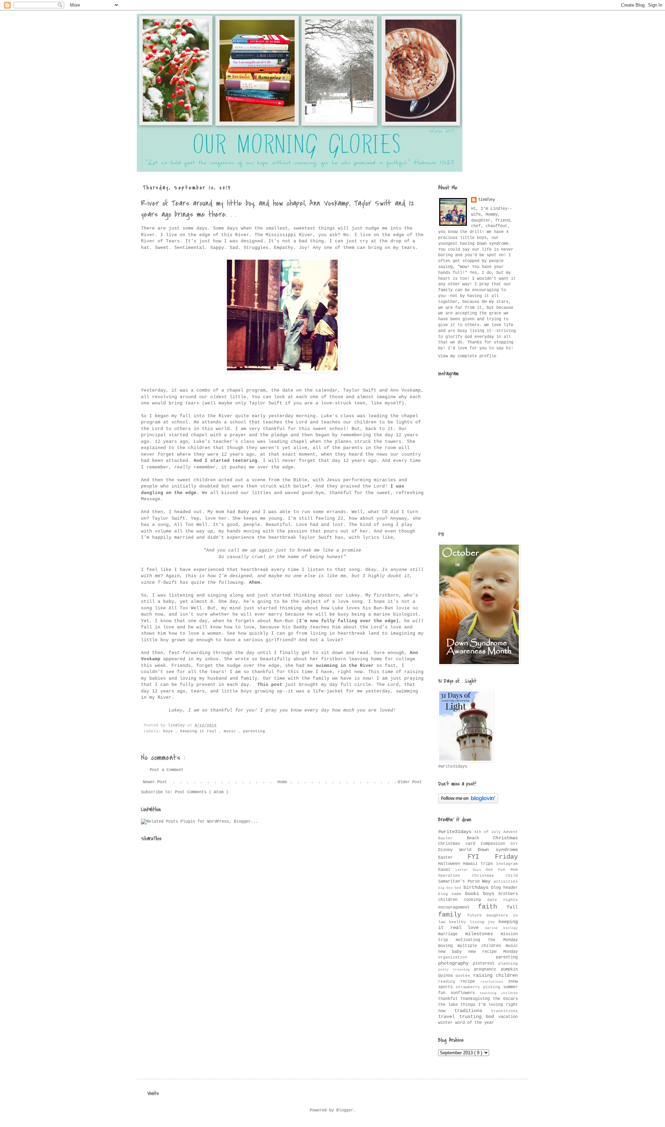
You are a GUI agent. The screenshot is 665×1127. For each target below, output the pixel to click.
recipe (470, 981)
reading (449, 982)
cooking (475, 899)
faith (492, 907)
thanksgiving (477, 998)
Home (282, 782)
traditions (472, 1010)
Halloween (450, 863)
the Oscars (505, 998)
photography (455, 963)
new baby (453, 951)
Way (488, 881)
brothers (508, 894)
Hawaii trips (479, 863)
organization (467, 957)
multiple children (482, 945)
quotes (464, 976)
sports (447, 987)
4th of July (488, 832)
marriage (451, 934)
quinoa (446, 975)
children (451, 899)
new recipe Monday (493, 951)
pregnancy (487, 969)
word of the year (474, 1022)
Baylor (452, 838)
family (452, 915)
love (476, 927)
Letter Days (470, 870)
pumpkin (509, 969)
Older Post (410, 782)
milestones (483, 934)
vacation (508, 1016)
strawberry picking (479, 987)
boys (169, 731)
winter (446, 1022)
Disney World (458, 850)
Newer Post (155, 782)
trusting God (478, 1016)
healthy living (468, 922)
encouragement (458, 907)
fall (512, 907)
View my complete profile (467, 356)
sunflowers (465, 993)
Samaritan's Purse (460, 881)
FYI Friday (493, 857)
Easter (453, 857)
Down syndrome (498, 849)
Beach (480, 838)
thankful (449, 998)
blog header (504, 887)
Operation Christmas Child (478, 876)
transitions (504, 1011)
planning (508, 963)
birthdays (477, 887)
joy (493, 922)
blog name (451, 894)
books (474, 893)
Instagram (507, 864)
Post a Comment (167, 770)
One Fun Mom (502, 870)
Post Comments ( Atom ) (201, 792)
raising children (495, 975)
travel (448, 1016)
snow (513, 981)
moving (448, 945)
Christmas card (459, 843)
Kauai (446, 869)
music (231, 731)
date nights (502, 900)
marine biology (501, 928)
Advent (510, 832)
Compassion (496, 843)
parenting (254, 731)
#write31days (456, 831)
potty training (456, 970)
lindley (486, 199)
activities (506, 881)
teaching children (499, 993)
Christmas (505, 838)
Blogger (344, 1110)
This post (269, 684)
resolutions (494, 982)
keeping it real (199, 731)
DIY (514, 844)
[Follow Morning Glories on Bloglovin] (468, 802)
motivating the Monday (487, 940)
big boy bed (450, 888)
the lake (449, 1004)
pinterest (485, 963)
